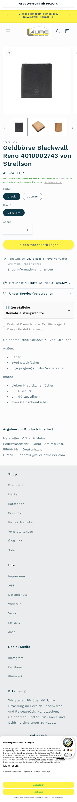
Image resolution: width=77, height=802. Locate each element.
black (11, 196)
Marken (14, 494)
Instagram (15, 657)
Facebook (15, 667)
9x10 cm (13, 212)
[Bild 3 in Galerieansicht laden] (38, 127)
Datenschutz (18, 594)
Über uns (15, 540)
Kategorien (16, 503)
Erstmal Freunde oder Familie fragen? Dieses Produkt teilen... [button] (36, 327)
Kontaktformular (20, 522)
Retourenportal (53, 182)
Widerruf (15, 604)
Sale (11, 550)
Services (14, 513)
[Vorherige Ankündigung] (7, 15)
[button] (8, 31)
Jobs (11, 632)
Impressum (16, 576)
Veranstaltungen (20, 531)
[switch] (68, 755)
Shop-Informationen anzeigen (30, 269)
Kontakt (14, 622)
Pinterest (15, 676)
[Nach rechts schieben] (72, 128)
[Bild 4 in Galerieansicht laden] (58, 127)
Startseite (15, 485)
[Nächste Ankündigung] (69, 15)
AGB (11, 585)
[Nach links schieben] (4, 128)
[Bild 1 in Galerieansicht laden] (19, 127)
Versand (60, 179)
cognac (32, 196)
